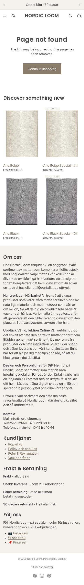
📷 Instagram (18, 533)
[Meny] (4, 15)
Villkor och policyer (42, 566)
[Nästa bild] (79, 4)
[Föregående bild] (4, 4)
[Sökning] (13, 15)
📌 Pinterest (17, 542)
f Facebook (16, 538)
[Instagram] (42, 575)
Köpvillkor (16, 444)
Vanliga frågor (19, 458)
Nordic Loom (34, 558)
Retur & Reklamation (23, 453)
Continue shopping (42, 69)
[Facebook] (34, 575)
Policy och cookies (22, 449)
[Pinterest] (49, 575)
